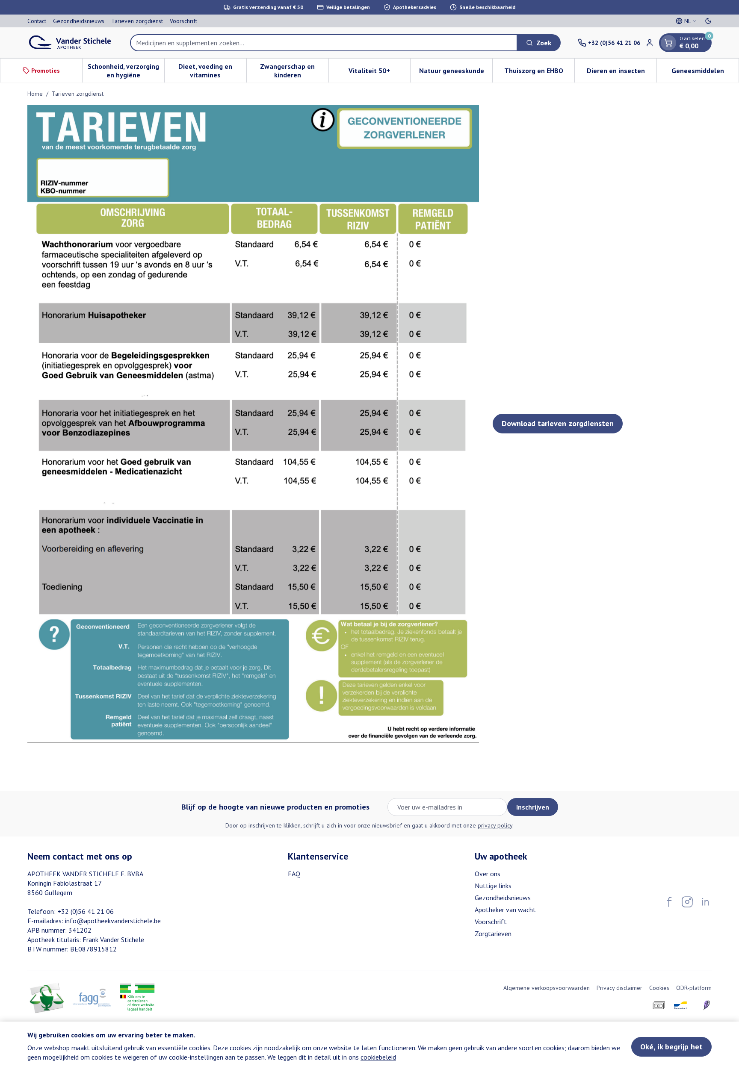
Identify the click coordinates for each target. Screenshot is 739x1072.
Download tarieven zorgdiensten (558, 423)
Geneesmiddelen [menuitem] (705, 72)
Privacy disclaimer (619, 988)
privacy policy (495, 825)
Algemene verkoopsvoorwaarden (546, 988)
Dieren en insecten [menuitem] (621, 72)
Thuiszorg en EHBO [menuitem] (539, 72)
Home (35, 93)
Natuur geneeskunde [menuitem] (455, 72)
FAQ (294, 873)
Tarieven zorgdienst (137, 21)
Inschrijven (532, 807)
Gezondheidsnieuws (78, 21)
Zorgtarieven (493, 933)
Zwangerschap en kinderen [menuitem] (294, 70)
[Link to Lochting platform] (706, 1005)
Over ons (487, 873)
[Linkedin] (705, 901)
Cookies (659, 988)
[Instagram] (687, 901)
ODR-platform (694, 988)
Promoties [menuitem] (45, 70)
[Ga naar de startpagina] (70, 42)
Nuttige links (493, 885)
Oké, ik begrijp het (671, 1046)
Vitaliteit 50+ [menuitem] (379, 72)
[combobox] (323, 42)
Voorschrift (183, 21)
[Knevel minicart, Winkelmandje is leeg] (668, 42)
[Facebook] (669, 901)
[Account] (649, 42)
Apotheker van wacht (505, 909)
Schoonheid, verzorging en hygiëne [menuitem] (126, 70)
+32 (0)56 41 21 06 (85, 911)
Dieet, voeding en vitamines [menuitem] (212, 70)
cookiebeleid (378, 1057)
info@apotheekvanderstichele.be (113, 920)
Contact (36, 21)
